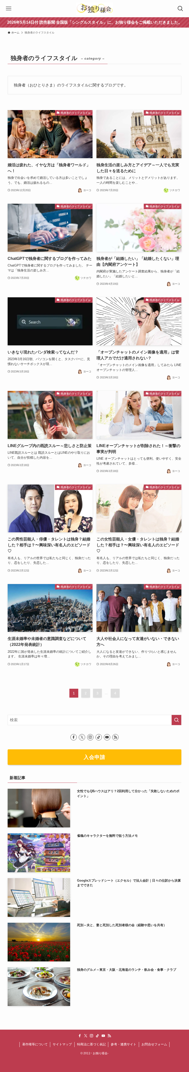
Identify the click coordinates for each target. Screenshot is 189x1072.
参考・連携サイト (123, 1044)
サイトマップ (62, 1044)
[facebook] (73, 737)
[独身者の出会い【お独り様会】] (94, 8)
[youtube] (107, 737)
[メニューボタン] (8, 8)
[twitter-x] (82, 737)
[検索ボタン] (180, 8)
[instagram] (90, 737)
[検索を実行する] (176, 720)
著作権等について (35, 1044)
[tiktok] (98, 737)
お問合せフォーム (154, 1044)
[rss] (115, 737)
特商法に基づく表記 (91, 1044)
